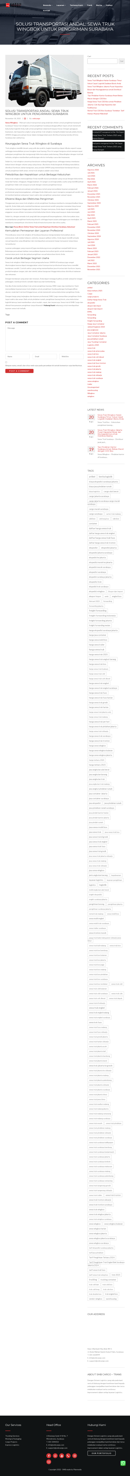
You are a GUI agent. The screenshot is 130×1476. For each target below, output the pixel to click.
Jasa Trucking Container (97, 342)
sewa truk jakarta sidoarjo (99, 1085)
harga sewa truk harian (98, 707)
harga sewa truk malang (98, 717)
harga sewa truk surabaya (99, 736)
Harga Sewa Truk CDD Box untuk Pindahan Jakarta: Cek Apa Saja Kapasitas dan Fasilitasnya (104, 104)
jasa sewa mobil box (98, 827)
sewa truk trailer (95, 1195)
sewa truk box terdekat (98, 984)
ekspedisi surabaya (97, 572)
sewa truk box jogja (96, 965)
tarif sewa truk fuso (97, 1270)
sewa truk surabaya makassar (100, 1166)
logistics (92, 885)
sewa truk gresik (94, 366)
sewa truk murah (95, 1123)
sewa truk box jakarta (97, 960)
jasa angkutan (92, 330)
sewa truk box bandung (98, 950)
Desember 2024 (93, 227)
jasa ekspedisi (95, 803)
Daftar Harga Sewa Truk (96, 300)
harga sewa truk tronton (99, 741)
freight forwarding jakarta (100, 620)
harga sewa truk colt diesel (99, 678)
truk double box (95, 1294)
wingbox (90, 396)
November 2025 (93, 197)
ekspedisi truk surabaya (98, 587)
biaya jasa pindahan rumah (100, 486)
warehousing (92, 390)
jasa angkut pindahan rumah (100, 789)
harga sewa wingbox (97, 746)
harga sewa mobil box (98, 640)
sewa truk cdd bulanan (98, 989)
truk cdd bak (94, 1284)
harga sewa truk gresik (98, 702)
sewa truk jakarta (94, 369)
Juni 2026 (91, 176)
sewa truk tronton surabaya (100, 1205)
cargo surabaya (95, 514)
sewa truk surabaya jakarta (99, 1157)
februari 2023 (94, 601)
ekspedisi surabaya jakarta (100, 577)
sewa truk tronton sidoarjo (100, 1200)
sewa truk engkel (94, 360)
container (93, 523)
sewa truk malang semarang (100, 1114)
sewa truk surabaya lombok (99, 1161)
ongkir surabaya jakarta (98, 899)
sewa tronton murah (97, 933)
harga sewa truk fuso (98, 693)
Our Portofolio (101, 1453)
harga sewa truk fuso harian (101, 698)
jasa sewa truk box (112, 832)
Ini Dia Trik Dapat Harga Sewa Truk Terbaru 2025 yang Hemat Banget (108, 135)
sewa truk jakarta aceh (98, 1046)
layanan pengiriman (114, 880)
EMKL (89, 312)
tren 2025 (116, 1275)
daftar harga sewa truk (100, 528)
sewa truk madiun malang (99, 1104)
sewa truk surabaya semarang (100, 1181)
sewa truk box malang (97, 969)
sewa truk (91, 348)
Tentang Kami (76, 5)
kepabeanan (116, 875)
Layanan (60, 5)
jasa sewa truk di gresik (98, 837)
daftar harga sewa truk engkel (102, 533)
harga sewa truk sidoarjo (98, 731)
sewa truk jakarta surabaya (99, 1090)
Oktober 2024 (93, 233)
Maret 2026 (92, 185)
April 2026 (91, 182)
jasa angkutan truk (97, 779)
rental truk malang (96, 914)
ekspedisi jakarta (109, 547)
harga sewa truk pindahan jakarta (102, 726)
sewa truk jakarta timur (98, 1094)
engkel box (116, 596)
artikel (89, 287)
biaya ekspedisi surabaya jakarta (103, 481)
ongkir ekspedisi (95, 894)
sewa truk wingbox (96, 1209)
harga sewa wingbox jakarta (100, 755)
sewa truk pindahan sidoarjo (100, 1133)
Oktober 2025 (93, 200)
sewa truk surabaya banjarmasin (101, 1152)
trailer (89, 384)
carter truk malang (113, 514)
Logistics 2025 (93, 345)
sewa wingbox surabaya (99, 1243)
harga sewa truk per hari (99, 721)
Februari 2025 (92, 224)
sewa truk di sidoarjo (97, 1003)
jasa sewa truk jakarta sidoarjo (101, 856)
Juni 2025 (91, 212)
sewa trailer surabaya (97, 928)
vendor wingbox (95, 1299)
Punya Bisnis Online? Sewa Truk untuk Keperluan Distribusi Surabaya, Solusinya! (44, 227)
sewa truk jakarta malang (99, 1075)
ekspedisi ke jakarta (97, 557)
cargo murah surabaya (98, 509)
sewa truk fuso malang (98, 1027)
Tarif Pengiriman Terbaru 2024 (102, 1257)
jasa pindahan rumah (95, 339)
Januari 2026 (92, 191)
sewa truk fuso (95, 1022)
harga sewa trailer (96, 644)
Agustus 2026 (93, 170)
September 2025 (94, 203)
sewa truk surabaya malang (99, 1171)
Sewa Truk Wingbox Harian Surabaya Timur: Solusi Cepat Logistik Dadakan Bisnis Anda (111, 417)
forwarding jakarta (96, 606)
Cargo (89, 294)
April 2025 (91, 218)
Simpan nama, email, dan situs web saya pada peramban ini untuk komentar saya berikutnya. (43, 365)
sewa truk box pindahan (98, 974)
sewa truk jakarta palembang (100, 1080)
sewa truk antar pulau (96, 351)
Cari (89, 56)
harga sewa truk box (97, 664)
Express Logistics (12, 1445)
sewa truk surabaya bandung (100, 1147)
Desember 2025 (93, 194)
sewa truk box (93, 354)
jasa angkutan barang (98, 774)
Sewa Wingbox (11, 123)
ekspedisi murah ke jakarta (100, 562)
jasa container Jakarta (98, 794)
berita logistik (105, 476)
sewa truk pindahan (113, 1123)
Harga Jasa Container (95, 324)
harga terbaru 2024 (96, 760)
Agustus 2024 (93, 239)
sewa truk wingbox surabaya (100, 1219)
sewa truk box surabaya (98, 979)
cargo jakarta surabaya (99, 496)
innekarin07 (97, 132)
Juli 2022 (90, 260)
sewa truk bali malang (97, 945)
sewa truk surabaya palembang (101, 1176)
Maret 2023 (92, 248)
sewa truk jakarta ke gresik (100, 1065)
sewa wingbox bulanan (113, 1224)
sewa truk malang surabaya (99, 1118)
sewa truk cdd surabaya (98, 993)
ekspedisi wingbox (97, 591)
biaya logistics (94, 491)
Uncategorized (93, 387)
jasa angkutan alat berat (99, 769)
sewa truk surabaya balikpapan (101, 1142)
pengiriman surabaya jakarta (100, 909)
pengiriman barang (96, 904)
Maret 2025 (92, 221)
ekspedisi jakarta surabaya (100, 552)
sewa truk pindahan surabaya (100, 1137)
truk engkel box (111, 1294)
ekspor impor (95, 596)
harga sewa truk (96, 649)
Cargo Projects (11, 1442)
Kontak (46, 11)
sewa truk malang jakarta (99, 1109)
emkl (106, 596)
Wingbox (91, 393)
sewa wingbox (93, 381)
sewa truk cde (117, 993)
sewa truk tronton (113, 1195)
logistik (103, 884)
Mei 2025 (91, 215)
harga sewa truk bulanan (98, 669)
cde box (116, 519)
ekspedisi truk (95, 582)
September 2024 (94, 236)
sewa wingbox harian (97, 1229)
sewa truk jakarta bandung (99, 1056)
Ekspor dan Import (115, 591)
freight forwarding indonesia (102, 615)
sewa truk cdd (116, 984)
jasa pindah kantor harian (99, 813)
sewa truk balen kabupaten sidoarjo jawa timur (104, 939)
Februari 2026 (92, 188)
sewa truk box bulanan (98, 955)
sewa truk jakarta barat (98, 1061)
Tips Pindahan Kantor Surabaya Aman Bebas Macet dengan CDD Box (111, 449)
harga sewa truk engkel (99, 683)
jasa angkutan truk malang (99, 784)
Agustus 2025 (93, 206)
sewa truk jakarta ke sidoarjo (100, 1070)
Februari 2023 (92, 251)
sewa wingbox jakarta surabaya (102, 1238)
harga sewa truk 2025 (98, 654)
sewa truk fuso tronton (96, 363)
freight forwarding (94, 321)
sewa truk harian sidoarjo (99, 1041)
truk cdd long (94, 1289)
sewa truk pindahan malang (99, 1128)
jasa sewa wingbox (96, 870)
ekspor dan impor (94, 306)
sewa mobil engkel (96, 918)
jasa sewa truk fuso (97, 846)
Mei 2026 (91, 179)
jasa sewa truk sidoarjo (98, 866)
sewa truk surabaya (95, 378)
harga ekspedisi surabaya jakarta (103, 630)
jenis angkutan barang (98, 875)
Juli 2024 (90, 242)
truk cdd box (107, 1284)
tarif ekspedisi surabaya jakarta (101, 1248)
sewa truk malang (94, 372)
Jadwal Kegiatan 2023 (96, 327)
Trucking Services (12, 1436)
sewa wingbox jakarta (98, 1233)
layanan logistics (96, 880)
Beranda (47, 5)
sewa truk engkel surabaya (99, 1017)
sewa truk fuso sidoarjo (98, 1032)
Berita (99, 5)
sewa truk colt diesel (95, 357)
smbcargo (36, 118)
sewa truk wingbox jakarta (100, 1214)
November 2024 (93, 230)
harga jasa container (97, 635)
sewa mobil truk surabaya (99, 923)
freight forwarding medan (99, 625)
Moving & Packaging (13, 1439)
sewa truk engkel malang (99, 1013)
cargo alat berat (111, 491)
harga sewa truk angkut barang (102, 659)
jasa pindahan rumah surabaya (101, 808)
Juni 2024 (91, 245)
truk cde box (108, 1289)
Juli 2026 (90, 173)
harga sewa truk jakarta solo (100, 712)
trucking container (108, 1279)
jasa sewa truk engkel (98, 842)
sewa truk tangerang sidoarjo (100, 1190)
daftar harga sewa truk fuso (102, 538)
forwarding (91, 315)
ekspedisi (91, 303)
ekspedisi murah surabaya (100, 567)
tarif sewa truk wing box (98, 1275)
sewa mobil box (113, 914)
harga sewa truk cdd (97, 674)
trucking (93, 1279)
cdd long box (104, 519)
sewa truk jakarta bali (97, 1051)
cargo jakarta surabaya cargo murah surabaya (103, 502)
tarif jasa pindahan (96, 1253)
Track (89, 5)
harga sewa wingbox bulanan (101, 750)
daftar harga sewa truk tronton (102, 543)
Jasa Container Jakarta (96, 333)
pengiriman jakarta (115, 904)
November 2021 (93, 269)
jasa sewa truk (95, 832)
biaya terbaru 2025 (94, 291)
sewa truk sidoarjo (94, 375)
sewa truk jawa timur (97, 1099)
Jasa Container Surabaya (97, 336)
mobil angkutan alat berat (99, 890)
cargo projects (93, 296)
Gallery (109, 5)
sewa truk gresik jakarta (98, 1037)
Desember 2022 (93, 257)
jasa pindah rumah (96, 822)
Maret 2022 (92, 263)
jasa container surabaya (99, 798)
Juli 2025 (90, 209)
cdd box (92, 519)
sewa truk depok (115, 998)
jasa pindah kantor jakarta (99, 818)
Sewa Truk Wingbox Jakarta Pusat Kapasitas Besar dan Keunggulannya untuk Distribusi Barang (105, 89)
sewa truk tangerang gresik (100, 1185)
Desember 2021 (93, 266)
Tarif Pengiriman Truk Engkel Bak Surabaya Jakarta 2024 (105, 1263)
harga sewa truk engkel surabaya (103, 688)
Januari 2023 (92, 254)
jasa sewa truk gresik (97, 851)
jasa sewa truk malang (97, 861)
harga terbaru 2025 (97, 765)
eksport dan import (95, 309)
